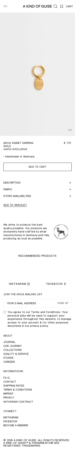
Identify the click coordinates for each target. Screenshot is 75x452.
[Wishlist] (62, 6)
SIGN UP (63, 303)
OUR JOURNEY (12, 345)
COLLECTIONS (12, 349)
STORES (8, 357)
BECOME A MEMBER (15, 425)
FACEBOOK (54, 284)
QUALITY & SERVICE (16, 353)
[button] (55, 6)
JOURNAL (9, 341)
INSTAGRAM (17, 284)
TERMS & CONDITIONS (17, 389)
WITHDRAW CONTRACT (18, 401)
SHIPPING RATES (13, 385)
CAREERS (9, 361)
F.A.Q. (6, 377)
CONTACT (9, 381)
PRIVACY (8, 397)
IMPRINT (8, 393)
